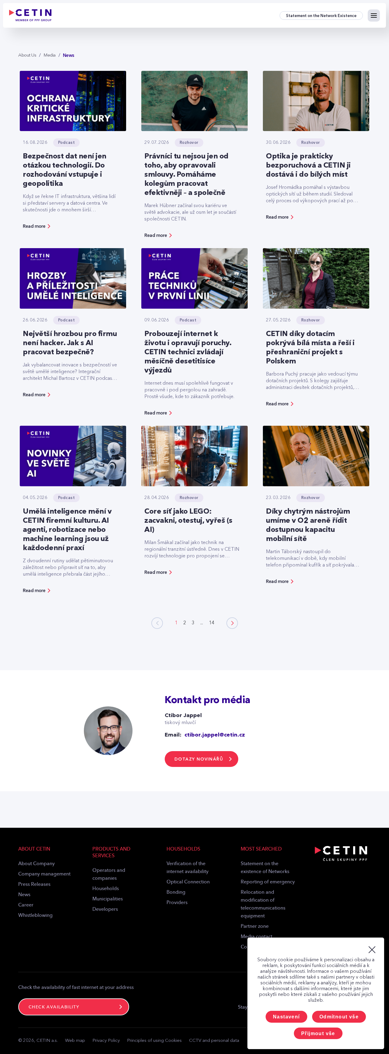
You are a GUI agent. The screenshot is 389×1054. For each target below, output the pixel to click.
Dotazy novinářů (198, 759)
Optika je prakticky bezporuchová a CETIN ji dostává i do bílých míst (308, 166)
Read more (34, 226)
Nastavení (286, 1016)
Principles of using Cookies (154, 1040)
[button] (232, 623)
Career (25, 905)
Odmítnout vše (339, 1016)
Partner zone (255, 926)
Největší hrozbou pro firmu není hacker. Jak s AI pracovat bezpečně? (70, 343)
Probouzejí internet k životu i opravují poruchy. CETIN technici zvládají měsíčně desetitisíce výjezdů (187, 352)
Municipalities (107, 899)
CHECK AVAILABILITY (54, 1007)
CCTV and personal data (214, 1040)
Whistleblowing (35, 915)
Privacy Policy (106, 1040)
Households (105, 888)
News (24, 895)
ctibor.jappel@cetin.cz (214, 735)
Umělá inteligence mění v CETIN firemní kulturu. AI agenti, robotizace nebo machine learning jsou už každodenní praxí (67, 530)
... (201, 623)
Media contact (256, 936)
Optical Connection (188, 882)
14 (211, 623)
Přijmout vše (318, 1033)
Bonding (176, 892)
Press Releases (34, 884)
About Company (36, 864)
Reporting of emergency (268, 882)
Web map (75, 1040)
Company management (44, 874)
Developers (105, 909)
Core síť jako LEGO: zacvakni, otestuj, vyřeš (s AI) (188, 521)
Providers (177, 902)
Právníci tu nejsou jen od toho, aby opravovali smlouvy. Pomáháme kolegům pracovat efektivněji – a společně (186, 175)
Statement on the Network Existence (321, 15)
